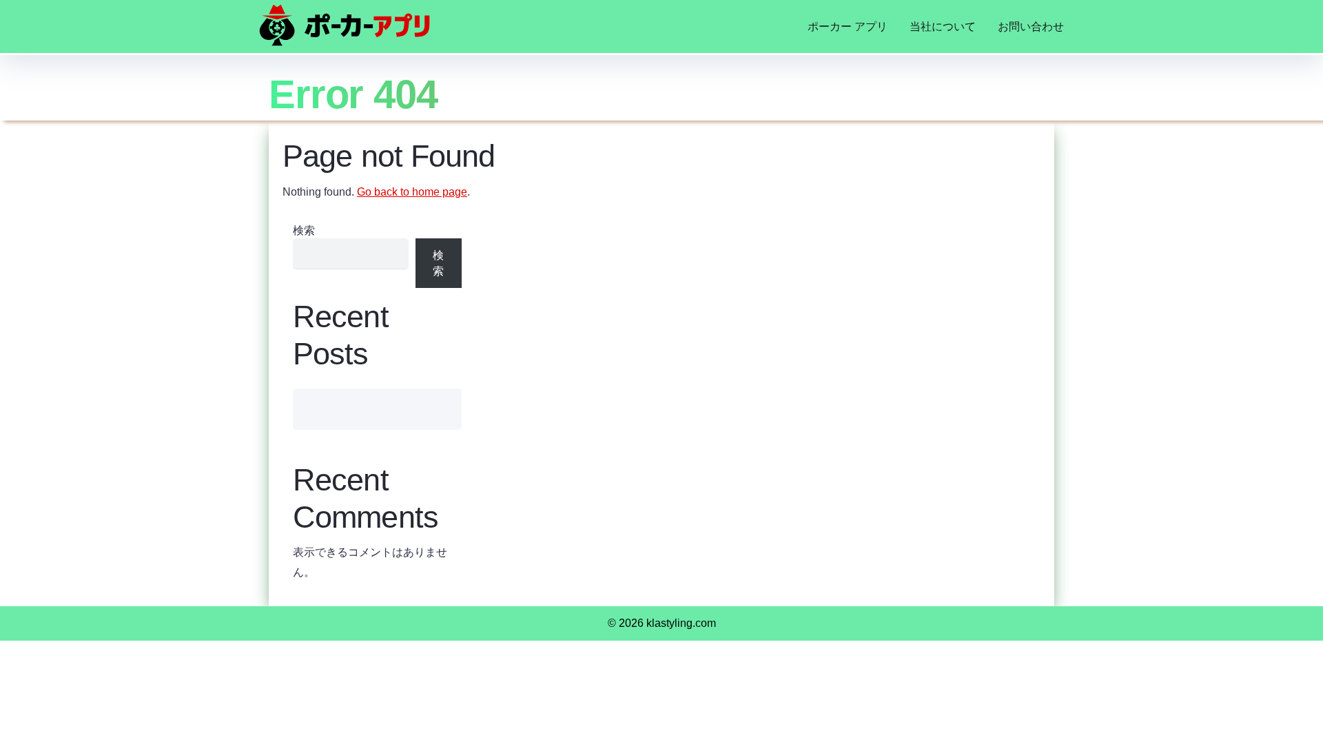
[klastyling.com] (344, 25)
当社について (943, 26)
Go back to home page (412, 192)
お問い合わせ (1031, 26)
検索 (304, 230)
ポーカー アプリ (848, 26)
